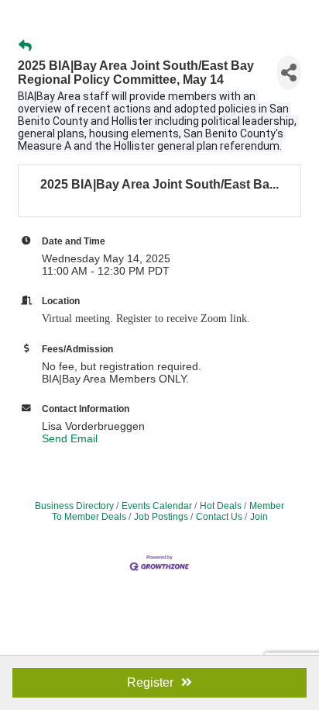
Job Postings (161, 516)
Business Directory (74, 505)
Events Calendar (157, 505)
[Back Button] (25, 46)
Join (259, 516)
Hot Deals (221, 505)
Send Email (70, 438)
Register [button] (150, 682)
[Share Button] (288, 72)
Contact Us (219, 516)
